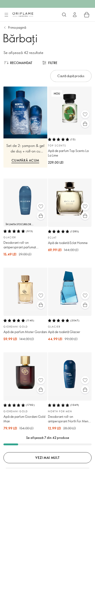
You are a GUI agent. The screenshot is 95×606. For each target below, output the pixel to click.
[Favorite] (85, 114)
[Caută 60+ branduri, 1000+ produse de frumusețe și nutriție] (64, 14)
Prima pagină (17, 27)
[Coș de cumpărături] (87, 15)
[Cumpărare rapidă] (85, 124)
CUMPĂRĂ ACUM (25, 160)
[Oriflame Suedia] (22, 14)
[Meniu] (6, 15)
